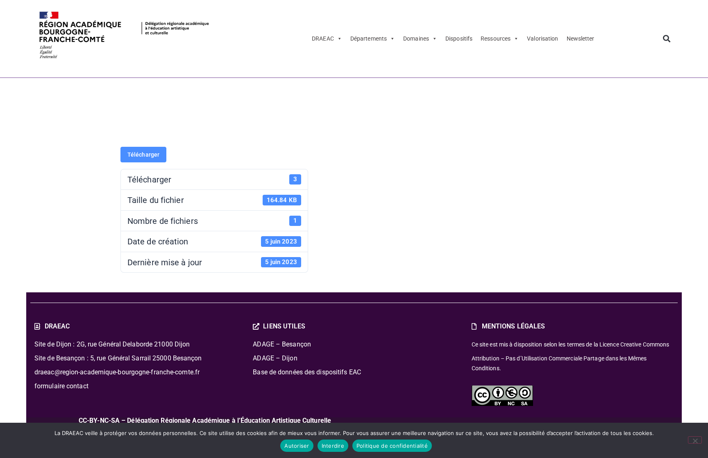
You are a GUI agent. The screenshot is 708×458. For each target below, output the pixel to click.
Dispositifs (458, 38)
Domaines (416, 38)
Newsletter (581, 38)
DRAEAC (323, 38)
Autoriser (296, 445)
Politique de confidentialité (392, 445)
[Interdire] (695, 440)
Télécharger (143, 154)
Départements (368, 38)
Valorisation (542, 38)
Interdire (333, 445)
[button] (666, 39)
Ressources (496, 38)
